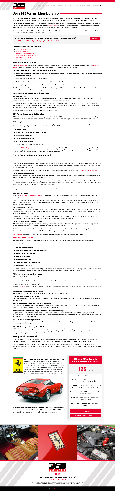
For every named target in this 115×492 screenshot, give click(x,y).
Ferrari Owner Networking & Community (27, 55)
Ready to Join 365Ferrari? (23, 59)
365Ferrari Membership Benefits (25, 53)
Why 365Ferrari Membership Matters (26, 51)
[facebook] (56, 474)
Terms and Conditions (66, 489)
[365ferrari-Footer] (57, 463)
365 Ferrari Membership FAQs (24, 57)
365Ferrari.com (56, 489)
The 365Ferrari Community (23, 49)
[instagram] (59, 474)
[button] (100, 6)
